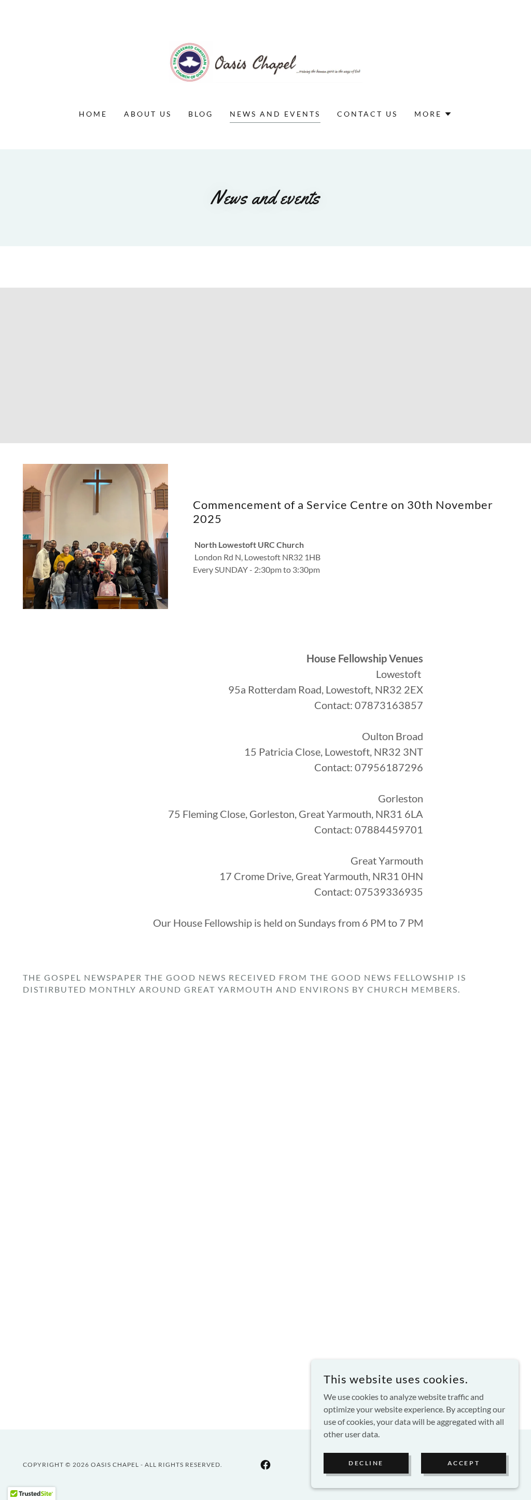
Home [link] (93, 113)
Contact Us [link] (367, 113)
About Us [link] (148, 113)
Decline (366, 1463)
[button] (433, 114)
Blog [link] (200, 113)
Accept (464, 1463)
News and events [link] (275, 113)
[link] (265, 61)
